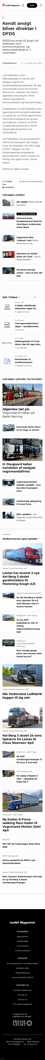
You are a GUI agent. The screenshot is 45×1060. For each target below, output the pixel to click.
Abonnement (22, 936)
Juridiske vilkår (22, 968)
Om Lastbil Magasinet (22, 1004)
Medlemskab (22, 941)
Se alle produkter (22, 950)
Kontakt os (22, 995)
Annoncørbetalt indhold (22, 977)
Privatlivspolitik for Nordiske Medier (22, 963)
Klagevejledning (23, 973)
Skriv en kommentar (32, 181)
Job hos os (22, 999)
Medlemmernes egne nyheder (20, 538)
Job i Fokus (10, 297)
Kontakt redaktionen (23, 990)
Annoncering (22, 946)
